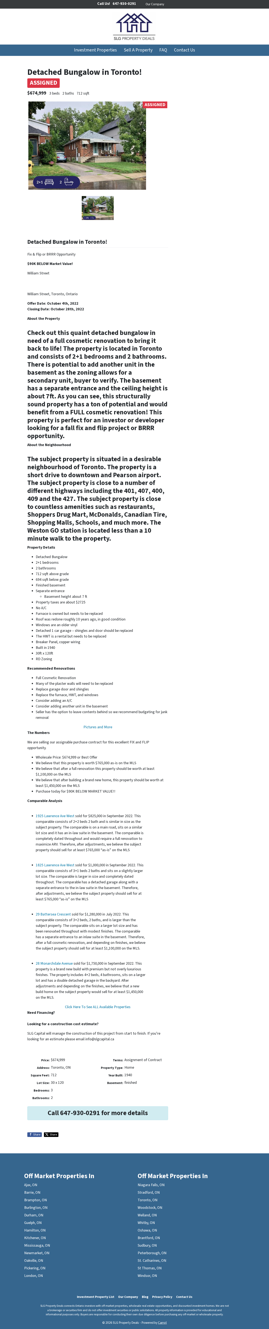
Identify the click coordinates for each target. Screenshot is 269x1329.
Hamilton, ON (35, 1230)
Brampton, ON (35, 1200)
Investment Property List (95, 1297)
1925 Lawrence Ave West (55, 816)
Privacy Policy (162, 1297)
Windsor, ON (147, 1275)
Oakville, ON (33, 1260)
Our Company (155, 4)
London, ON (33, 1275)
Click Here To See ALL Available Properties (98, 1007)
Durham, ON (33, 1215)
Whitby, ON (146, 1222)
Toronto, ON (147, 1200)
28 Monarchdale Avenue (54, 963)
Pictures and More (97, 727)
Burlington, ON (35, 1207)
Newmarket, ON (36, 1253)
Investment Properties (95, 50)
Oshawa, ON (147, 1230)
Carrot (162, 1322)
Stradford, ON (149, 1192)
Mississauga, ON (37, 1245)
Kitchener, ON (35, 1238)
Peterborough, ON (152, 1253)
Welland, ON (147, 1215)
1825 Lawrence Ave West (55, 865)
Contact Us (184, 50)
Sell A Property (138, 50)
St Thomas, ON (150, 1268)
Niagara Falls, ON (151, 1185)
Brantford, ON (149, 1238)
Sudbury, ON (147, 1245)
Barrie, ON (32, 1192)
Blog (145, 1297)
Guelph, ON (33, 1222)
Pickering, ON (34, 1268)
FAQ (163, 50)
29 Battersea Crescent (53, 914)
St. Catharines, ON (152, 1260)
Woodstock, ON (150, 1207)
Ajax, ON (30, 1185)
